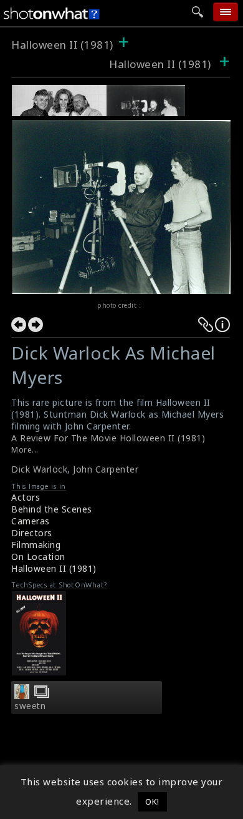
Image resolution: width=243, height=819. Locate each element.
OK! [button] (152, 801)
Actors (25, 497)
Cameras (30, 521)
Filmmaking (35, 545)
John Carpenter (105, 469)
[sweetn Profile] (21, 695)
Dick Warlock (39, 469)
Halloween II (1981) (62, 44)
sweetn (29, 706)
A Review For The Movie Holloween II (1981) (108, 438)
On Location (38, 556)
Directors (31, 533)
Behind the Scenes (51, 509)
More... (25, 449)
